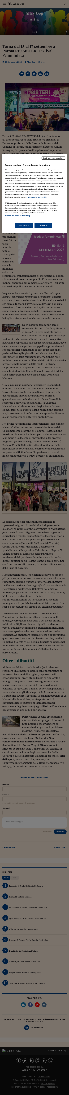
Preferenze (24, 225)
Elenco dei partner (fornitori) (17, 216)
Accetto (43, 225)
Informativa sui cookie (37, 197)
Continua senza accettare (53, 158)
